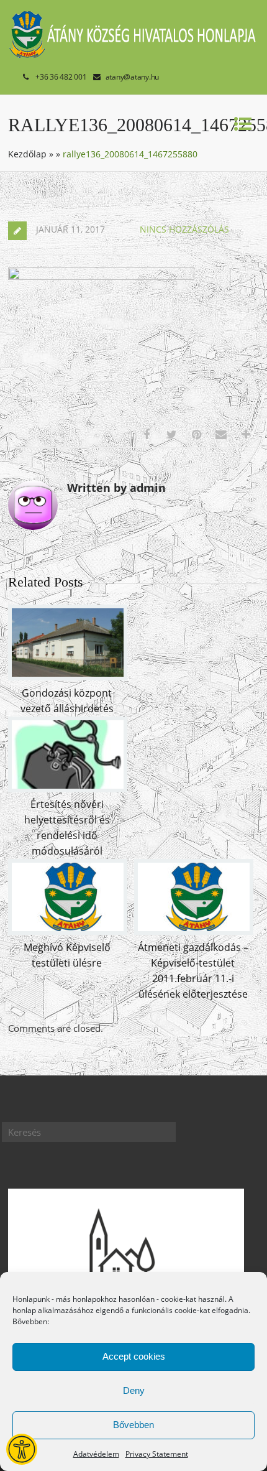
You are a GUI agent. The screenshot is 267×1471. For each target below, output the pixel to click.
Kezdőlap (27, 154)
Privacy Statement (156, 1454)
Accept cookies (133, 1356)
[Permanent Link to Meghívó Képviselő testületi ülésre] (67, 931)
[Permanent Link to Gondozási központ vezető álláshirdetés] (67, 677)
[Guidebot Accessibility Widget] (21, 1449)
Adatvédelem (96, 1454)
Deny (134, 1390)
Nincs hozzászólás (184, 229)
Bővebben (133, 1424)
